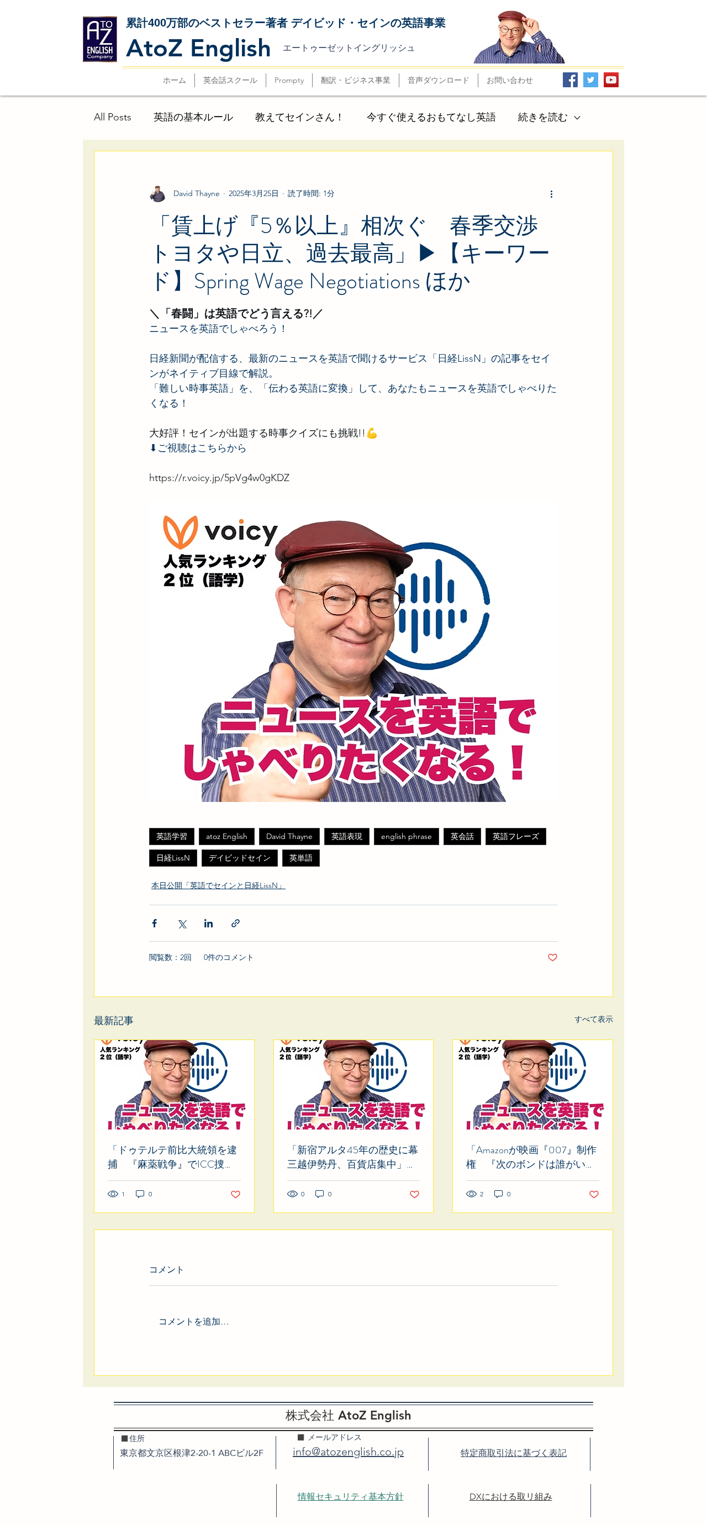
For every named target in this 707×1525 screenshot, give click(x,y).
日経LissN (173, 858)
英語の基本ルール (193, 117)
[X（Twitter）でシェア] (181, 923)
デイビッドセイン (240, 858)
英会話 (462, 836)
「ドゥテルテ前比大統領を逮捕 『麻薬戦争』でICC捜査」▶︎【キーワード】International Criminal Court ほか (172, 1157)
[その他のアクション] (551, 193)
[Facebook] (570, 79)
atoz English (226, 836)
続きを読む (543, 117)
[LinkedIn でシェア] (208, 923)
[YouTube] (611, 79)
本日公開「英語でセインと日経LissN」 (218, 885)
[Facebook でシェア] (154, 923)
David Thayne (289, 836)
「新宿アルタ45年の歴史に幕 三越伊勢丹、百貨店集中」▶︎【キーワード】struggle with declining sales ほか (353, 1157)
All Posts (112, 117)
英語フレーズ (516, 836)
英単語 (301, 858)
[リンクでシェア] (235, 923)
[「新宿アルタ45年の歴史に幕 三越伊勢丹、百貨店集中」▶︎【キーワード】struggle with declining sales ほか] (354, 1085)
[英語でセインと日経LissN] (533, 1085)
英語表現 (346, 836)
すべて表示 (593, 1019)
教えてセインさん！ (300, 117)
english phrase (406, 836)
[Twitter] (590, 79)
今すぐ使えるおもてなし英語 (431, 117)
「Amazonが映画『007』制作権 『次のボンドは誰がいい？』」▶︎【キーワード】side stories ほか (531, 1157)
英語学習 (171, 836)
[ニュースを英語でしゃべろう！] (174, 1085)
